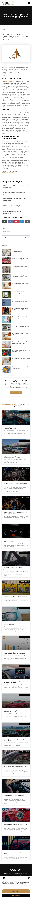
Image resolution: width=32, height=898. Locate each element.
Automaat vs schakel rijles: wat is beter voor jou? (15, 568)
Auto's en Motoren (6, 29)
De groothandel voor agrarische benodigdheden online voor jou (12, 456)
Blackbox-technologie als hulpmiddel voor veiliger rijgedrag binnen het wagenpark (15, 652)
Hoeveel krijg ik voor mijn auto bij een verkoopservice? (16, 199)
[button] (29, 878)
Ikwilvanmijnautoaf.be (8, 172)
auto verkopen (8, 81)
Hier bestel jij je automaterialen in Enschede (15, 596)
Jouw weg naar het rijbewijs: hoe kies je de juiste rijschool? (15, 739)
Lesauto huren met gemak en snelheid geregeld (14, 796)
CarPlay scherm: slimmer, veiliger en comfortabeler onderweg (13, 681)
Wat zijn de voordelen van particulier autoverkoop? (16, 186)
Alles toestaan (16, 891)
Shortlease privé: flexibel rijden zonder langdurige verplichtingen (13, 427)
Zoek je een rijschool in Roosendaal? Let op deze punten (15, 767)
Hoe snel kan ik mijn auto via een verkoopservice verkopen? (16, 206)
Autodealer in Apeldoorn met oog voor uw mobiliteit (14, 852)
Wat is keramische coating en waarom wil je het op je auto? (15, 825)
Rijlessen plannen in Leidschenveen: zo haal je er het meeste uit (16, 484)
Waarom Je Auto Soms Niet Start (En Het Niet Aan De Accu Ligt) (15, 540)
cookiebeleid (26, 886)
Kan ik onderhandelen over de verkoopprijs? (16, 212)
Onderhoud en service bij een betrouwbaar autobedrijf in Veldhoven (15, 710)
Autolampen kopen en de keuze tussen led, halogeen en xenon (15, 623)
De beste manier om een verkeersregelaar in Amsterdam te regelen (15, 513)
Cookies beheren (16, 895)
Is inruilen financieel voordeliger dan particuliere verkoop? (16, 193)
